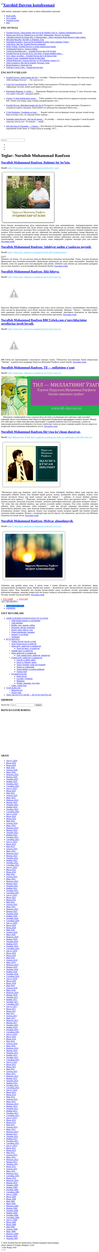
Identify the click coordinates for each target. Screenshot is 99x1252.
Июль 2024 (11, 816)
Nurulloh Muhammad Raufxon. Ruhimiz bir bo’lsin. (35, 162)
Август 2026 (11, 761)
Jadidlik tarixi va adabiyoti (22, 651)
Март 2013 (10, 1129)
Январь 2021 (11, 911)
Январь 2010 (11, 1183)
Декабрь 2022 (12, 858)
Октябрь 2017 (12, 1002)
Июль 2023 (11, 844)
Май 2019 (10, 958)
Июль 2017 (11, 1009)
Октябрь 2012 (12, 1141)
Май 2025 (10, 793)
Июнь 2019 (11, 955)
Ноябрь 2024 (11, 807)
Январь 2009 (11, 1208)
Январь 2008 (11, 1236)
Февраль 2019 (12, 965)
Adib (9, 168)
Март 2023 (10, 851)
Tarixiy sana (16, 692)
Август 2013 (11, 1118)
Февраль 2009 (12, 1206)
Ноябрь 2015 (11, 1055)
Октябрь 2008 (12, 1215)
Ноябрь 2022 (11, 860)
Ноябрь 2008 (11, 1213)
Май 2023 (10, 846)
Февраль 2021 (12, 909)
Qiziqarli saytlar (12, 20)
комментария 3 (60, 252)
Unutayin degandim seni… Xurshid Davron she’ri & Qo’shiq (31, 51)
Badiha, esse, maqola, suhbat (23, 625)
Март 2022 (10, 879)
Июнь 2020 (11, 928)
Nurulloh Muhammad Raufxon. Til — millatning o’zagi (38, 367)
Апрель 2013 (11, 1127)
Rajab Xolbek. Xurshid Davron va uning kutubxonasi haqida (31, 46)
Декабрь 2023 (12, 832)
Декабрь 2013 (12, 1108)
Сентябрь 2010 (12, 1176)
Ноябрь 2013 (11, 1111)
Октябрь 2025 (12, 784)
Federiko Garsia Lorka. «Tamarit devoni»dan (24, 67)
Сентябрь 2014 (12, 1088)
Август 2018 (11, 979)
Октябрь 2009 (12, 1190)
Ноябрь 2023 (11, 835)
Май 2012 (10, 1152)
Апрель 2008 (11, 1229)
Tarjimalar (15, 637)
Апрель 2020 (11, 932)
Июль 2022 (11, 870)
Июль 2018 (11, 981)
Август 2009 (11, 1194)
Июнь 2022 (11, 872)
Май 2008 (10, 1227)
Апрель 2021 (11, 904)
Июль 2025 (11, 791)
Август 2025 (11, 788)
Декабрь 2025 (12, 779)
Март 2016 (10, 1046)
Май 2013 (10, 1125)
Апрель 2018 (11, 988)
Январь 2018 (11, 995)
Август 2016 (11, 1034)
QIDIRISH (10, 608)
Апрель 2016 (11, 1043)
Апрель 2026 (11, 770)
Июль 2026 (11, 763)
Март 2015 (10, 1074)
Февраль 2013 (12, 1132)
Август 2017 (11, 1006)
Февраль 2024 (12, 828)
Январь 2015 (11, 1078)
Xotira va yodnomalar (65, 437)
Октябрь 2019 (12, 946)
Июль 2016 (11, 1037)
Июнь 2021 (11, 900)
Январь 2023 (11, 856)
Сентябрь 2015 (12, 1060)
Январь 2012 (11, 1162)
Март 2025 (10, 798)
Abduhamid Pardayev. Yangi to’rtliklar (22, 49)
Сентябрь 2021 (12, 893)
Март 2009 (10, 1204)
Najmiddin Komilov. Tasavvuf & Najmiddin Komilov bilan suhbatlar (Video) (37, 42)
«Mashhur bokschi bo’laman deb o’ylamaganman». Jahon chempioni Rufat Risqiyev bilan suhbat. (46, 37)
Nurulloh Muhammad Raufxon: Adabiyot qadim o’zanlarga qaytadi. (46, 247)
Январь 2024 (11, 830)
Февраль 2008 (12, 1234)
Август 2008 (11, 1220)
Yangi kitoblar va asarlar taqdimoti (30, 669)
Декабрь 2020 (12, 914)
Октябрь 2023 (12, 837)
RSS (8, 23)
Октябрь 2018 (12, 974)
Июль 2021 (11, 897)
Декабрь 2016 (12, 1025)
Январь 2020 (11, 939)
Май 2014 (10, 1097)
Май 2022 (10, 874)
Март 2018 (10, 990)
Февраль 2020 (12, 937)
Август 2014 (11, 1090)
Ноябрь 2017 (11, 999)
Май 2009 (10, 1201)
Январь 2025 (11, 802)
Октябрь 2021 (12, 890)
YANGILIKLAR (13, 688)
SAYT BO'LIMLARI (15, 606)
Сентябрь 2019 (12, 948)
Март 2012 (10, 1157)
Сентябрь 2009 (12, 1192)
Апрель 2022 (11, 877)
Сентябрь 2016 (12, 1032)
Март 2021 (10, 907)
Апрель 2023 (11, 849)
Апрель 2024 (11, 823)
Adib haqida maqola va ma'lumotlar (25, 620)
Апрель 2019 (11, 960)
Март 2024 (10, 825)
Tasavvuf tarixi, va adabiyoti (28, 648)
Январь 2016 (11, 1050)
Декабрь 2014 (12, 1081)
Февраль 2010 (12, 1180)
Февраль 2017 (12, 1020)
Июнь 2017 (11, 1011)
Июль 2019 (11, 953)
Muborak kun (18, 437)
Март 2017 (10, 1018)
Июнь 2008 (11, 1224)
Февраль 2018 (12, 992)
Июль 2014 (11, 1092)
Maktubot (20, 681)
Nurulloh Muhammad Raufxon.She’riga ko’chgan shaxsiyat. (41, 431)
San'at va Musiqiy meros (26, 662)
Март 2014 (10, 1101)
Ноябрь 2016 (11, 1027)
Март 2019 (10, 962)
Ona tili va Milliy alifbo (26, 660)
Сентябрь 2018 (12, 976)
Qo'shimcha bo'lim (19, 674)
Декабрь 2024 (12, 805)
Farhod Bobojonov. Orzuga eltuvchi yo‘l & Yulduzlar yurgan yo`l (33, 60)
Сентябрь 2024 (12, 812)
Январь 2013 (11, 1134)
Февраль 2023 (12, 853)
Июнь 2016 (11, 1039)
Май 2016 (10, 1041)
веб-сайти (67, 419)
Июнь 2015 (11, 1067)
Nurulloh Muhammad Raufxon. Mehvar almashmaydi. (37, 521)
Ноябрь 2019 (11, 944)
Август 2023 (11, 842)
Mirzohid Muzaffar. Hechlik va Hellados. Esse (25, 40)
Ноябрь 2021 (11, 888)
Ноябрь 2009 (11, 1187)
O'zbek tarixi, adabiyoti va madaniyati (28, 168)
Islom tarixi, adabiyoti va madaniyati (26, 646)
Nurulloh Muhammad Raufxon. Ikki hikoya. (30, 271)
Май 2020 (10, 930)
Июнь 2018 (11, 983)
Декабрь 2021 (12, 886)
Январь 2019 (11, 967)
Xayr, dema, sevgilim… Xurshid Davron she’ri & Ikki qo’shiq (31, 56)
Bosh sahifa (11, 16)
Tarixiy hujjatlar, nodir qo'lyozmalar (31, 665)
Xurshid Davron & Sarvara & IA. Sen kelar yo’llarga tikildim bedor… (34, 53)
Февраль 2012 (12, 1159)
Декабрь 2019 (12, 941)
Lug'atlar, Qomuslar (24, 678)
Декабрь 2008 (12, 1210)
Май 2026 (10, 768)
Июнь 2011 (11, 1166)
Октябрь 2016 (12, 1030)
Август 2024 (11, 814)
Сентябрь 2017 (12, 1004)
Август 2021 (11, 895)
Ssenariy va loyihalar (19, 634)
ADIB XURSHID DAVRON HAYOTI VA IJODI (27, 618)
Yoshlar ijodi (21, 672)
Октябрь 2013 (12, 1113)
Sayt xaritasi (11, 18)
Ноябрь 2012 (11, 1139)
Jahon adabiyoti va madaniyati (23, 653)
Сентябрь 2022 (12, 865)
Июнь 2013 (11, 1122)
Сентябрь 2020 (12, 921)
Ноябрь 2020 (11, 916)
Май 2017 (10, 1013)
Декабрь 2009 (12, 1185)
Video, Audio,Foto (19, 685)
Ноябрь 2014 (11, 1083)
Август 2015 (11, 1062)
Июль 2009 (11, 1197)
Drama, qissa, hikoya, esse (22, 630)
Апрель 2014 (11, 1099)
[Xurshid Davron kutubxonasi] (28, 5)
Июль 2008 (11, 1222)
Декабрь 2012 (12, 1136)
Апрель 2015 (11, 1071)
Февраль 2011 (12, 1173)
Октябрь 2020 (12, 918)
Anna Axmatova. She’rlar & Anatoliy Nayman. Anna (28, 63)
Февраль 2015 (12, 1076)
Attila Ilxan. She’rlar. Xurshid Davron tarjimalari (26, 44)
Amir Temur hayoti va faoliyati (23, 644)
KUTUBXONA (13, 639)
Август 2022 (11, 867)
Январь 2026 (11, 777)
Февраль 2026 (12, 774)
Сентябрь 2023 (12, 839)
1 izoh (56, 168)
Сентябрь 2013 (12, 1115)
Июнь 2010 (11, 1178)
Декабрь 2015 (12, 1053)
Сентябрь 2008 (12, 1217)
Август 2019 (11, 951)
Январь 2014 (11, 1106)
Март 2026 (10, 772)
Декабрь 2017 (12, 997)
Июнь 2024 (11, 819)
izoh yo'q (57, 277)
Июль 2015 (11, 1064)
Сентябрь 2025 (12, 786)
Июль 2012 (11, 1148)
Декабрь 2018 (12, 969)
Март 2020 (10, 934)
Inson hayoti (21, 676)
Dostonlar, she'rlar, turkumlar (23, 627)
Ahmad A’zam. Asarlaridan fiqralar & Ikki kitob (25, 58)
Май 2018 (10, 986)
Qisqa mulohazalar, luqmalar (23, 632)
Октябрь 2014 (12, 1085)
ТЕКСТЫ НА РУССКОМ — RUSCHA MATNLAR (28, 695)
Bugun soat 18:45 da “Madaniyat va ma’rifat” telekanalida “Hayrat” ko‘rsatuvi (38, 35)
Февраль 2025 (12, 800)
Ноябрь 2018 (11, 972)
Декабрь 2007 (12, 1238)
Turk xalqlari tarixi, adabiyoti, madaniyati (33, 655)
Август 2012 (11, 1146)
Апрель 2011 (11, 1169)
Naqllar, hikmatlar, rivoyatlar (28, 683)
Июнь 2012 (11, 1150)
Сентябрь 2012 (12, 1143)
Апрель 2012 (11, 1155)
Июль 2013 (11, 1120)
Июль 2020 (11, 925)
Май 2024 (10, 821)
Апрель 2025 (11, 795)
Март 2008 (10, 1231)
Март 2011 (10, 1171)
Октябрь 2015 (12, 1057)
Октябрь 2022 (12, 863)
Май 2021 (10, 902)
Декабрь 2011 (12, 1164)
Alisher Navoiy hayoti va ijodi (23, 641)
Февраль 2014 (12, 1104)
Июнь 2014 (11, 1095)
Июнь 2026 (11, 765)
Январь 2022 (11, 883)
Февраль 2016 (12, 1048)
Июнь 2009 (11, 1199)
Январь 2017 (11, 1023)
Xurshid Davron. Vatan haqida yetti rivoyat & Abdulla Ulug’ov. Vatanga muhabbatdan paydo (44, 33)
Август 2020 (11, 923)
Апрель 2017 (11, 1016)
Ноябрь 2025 (11, 781)
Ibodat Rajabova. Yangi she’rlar (19, 65)
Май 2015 (10, 1069)
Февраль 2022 (12, 881)
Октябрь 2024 (12, 809)
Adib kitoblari (17, 623)
